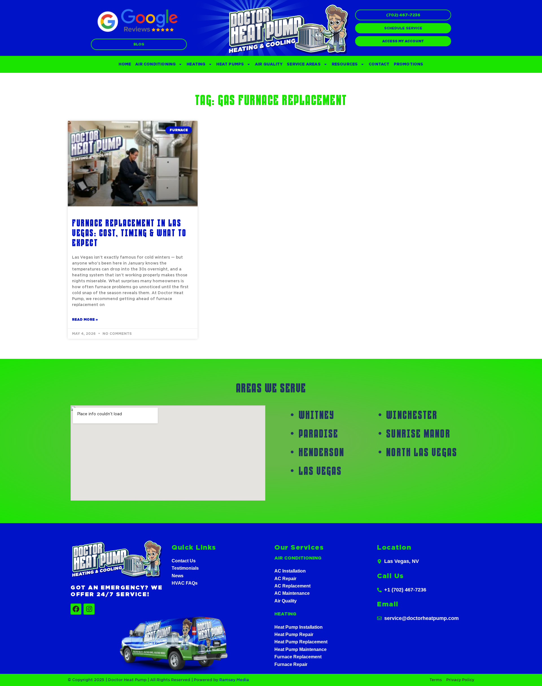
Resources (345, 64)
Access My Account (403, 41)
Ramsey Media (234, 680)
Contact (379, 64)
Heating (196, 64)
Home (125, 64)
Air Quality (269, 64)
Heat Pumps (230, 64)
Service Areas (304, 64)
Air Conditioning (155, 64)
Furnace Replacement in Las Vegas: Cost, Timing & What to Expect (129, 232)
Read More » (85, 319)
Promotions (408, 64)
